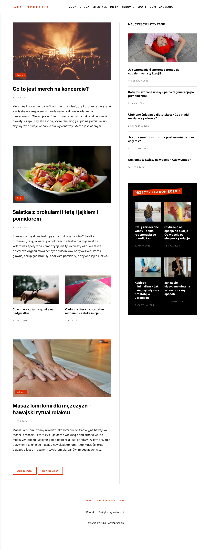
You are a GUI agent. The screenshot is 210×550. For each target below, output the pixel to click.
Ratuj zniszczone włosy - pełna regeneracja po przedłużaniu (147, 232)
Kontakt (90, 512)
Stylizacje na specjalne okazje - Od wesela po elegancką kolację (177, 232)
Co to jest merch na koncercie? (51, 89)
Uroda (84, 6)
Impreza (21, 75)
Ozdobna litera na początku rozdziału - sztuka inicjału (84, 311)
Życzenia (166, 6)
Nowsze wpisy (50, 470)
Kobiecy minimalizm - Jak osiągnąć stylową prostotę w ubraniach (147, 290)
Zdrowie (128, 6)
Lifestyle (100, 6)
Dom (153, 6)
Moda (72, 6)
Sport (142, 6)
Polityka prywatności (111, 512)
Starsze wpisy (24, 470)
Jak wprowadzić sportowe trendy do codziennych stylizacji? (153, 71)
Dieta (114, 6)
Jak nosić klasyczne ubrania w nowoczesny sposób (177, 288)
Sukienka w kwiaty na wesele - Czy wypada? (159, 159)
